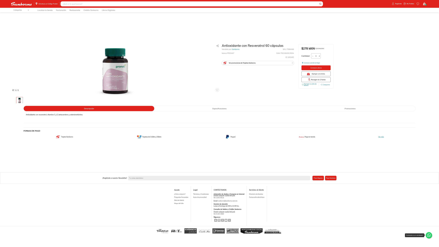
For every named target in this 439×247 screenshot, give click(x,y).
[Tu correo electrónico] (219, 178)
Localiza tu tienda (45, 10)
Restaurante (75, 10)
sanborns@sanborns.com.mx (227, 201)
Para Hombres (331, 178)
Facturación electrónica (256, 197)
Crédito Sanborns (91, 10)
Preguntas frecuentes (181, 197)
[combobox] (191, 3)
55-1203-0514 (219, 198)
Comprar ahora (316, 68)
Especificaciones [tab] (219, 108)
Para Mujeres (318, 178)
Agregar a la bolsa (318, 74)
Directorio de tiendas (256, 194)
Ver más (381, 137)
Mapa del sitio (179, 203)
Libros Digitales (108, 10)
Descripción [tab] (89, 108)
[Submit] (320, 3)
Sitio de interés (179, 200)
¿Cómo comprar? (179, 194)
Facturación (61, 10)
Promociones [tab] (350, 108)
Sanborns (235, 49)
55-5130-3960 (219, 214)
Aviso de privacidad (200, 197)
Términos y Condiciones (201, 194)
